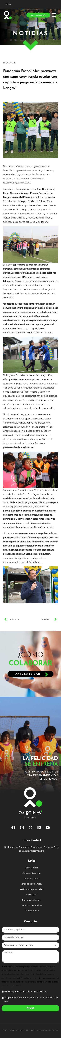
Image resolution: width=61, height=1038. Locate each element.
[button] (54, 15)
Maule (10, 63)
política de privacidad (36, 991)
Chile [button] (8, 4)
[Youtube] (48, 828)
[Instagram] (22, 828)
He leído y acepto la (25, 991)
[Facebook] (13, 828)
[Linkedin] (39, 828)
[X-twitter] (30, 828)
